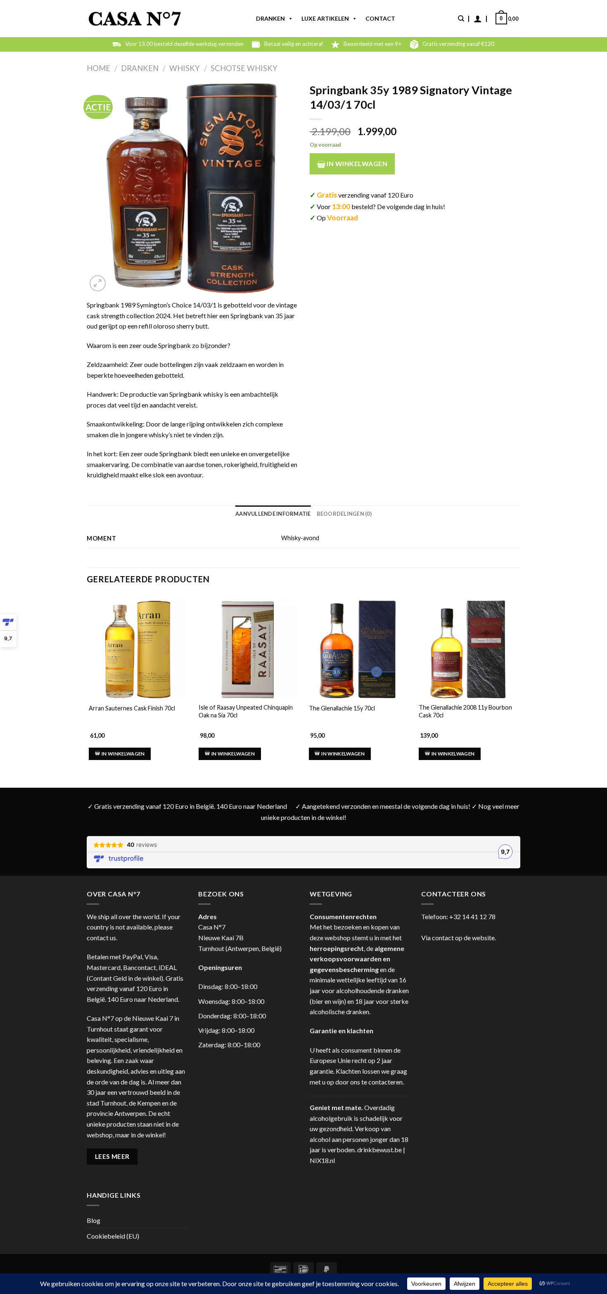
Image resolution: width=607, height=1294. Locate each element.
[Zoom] (98, 283)
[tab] (273, 513)
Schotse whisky (244, 68)
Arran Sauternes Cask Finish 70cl (132, 708)
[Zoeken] (461, 18)
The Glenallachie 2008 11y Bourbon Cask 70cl (465, 711)
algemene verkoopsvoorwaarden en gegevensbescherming (357, 958)
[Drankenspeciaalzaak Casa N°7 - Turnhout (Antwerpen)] (135, 19)
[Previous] (87, 682)
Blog (93, 1220)
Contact (380, 18)
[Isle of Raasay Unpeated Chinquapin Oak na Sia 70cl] (247, 649)
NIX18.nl (322, 1160)
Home (98, 68)
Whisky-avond (300, 537)
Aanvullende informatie (273, 513)
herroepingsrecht (337, 948)
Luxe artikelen (325, 18)
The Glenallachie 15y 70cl (342, 708)
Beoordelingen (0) (344, 513)
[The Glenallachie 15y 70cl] (357, 649)
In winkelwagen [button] (123, 753)
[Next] (518, 682)
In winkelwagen (356, 163)
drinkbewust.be (379, 1149)
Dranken (270, 18)
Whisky (184, 68)
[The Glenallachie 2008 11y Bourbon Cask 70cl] (467, 649)
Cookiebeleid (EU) (113, 1236)
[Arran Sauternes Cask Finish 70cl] (137, 649)
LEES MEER (112, 1156)
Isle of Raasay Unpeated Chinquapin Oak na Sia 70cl (246, 711)
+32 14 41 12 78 (472, 916)
